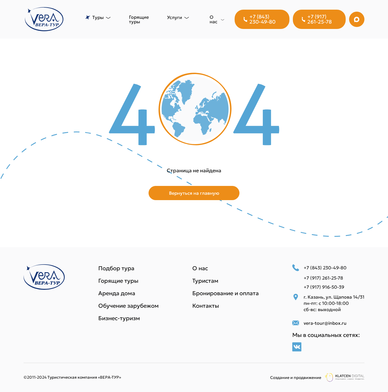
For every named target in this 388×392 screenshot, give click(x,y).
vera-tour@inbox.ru (325, 323)
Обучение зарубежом (128, 305)
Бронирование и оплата (225, 293)
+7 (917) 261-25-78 (319, 19)
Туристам (205, 280)
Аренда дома (116, 293)
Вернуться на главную (194, 193)
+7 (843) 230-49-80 (262, 19)
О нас (200, 268)
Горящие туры (139, 19)
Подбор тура (116, 268)
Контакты (205, 305)
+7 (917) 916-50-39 (324, 287)
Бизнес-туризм (119, 318)
